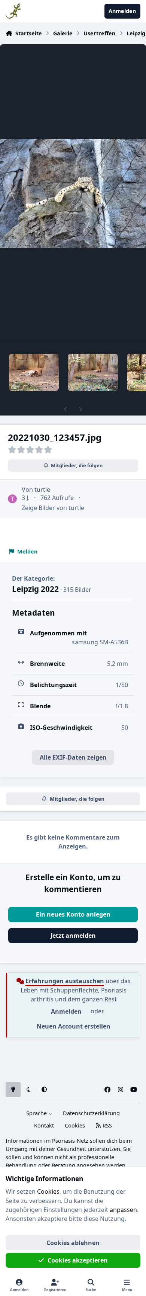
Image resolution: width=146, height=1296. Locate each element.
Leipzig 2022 (35, 589)
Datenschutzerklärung (91, 1113)
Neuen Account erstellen (73, 1026)
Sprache (37, 1113)
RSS (106, 1125)
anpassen (123, 1210)
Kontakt (44, 1125)
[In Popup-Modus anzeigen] (73, 193)
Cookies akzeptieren (78, 1260)
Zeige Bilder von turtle (53, 508)
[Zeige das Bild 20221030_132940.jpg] (93, 372)
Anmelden (66, 1011)
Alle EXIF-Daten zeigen (73, 757)
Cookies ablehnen (73, 1243)
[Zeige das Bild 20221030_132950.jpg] (34, 372)
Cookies (75, 1125)
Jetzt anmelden (73, 935)
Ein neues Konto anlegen (73, 914)
